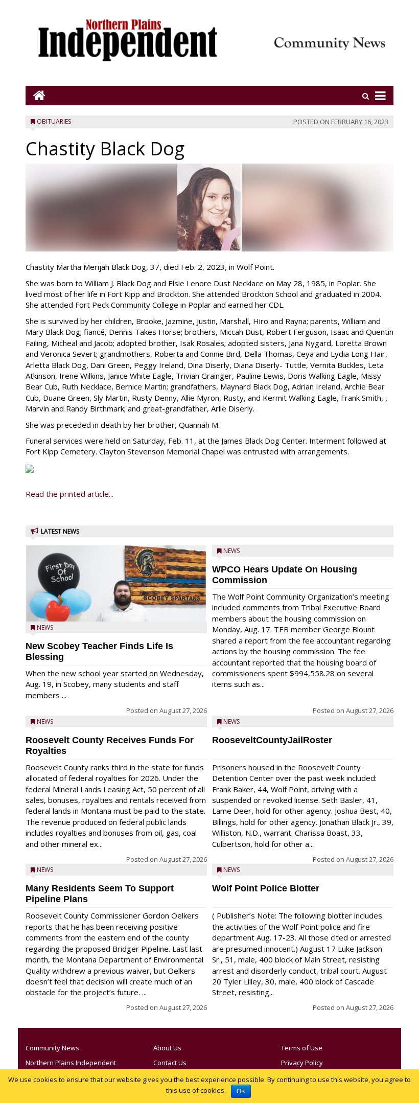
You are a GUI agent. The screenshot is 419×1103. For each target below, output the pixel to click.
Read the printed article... (69, 494)
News (45, 627)
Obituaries (54, 121)
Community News (52, 1047)
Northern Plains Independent (71, 1062)
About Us (167, 1047)
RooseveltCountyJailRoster (272, 740)
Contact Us (170, 1062)
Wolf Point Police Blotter (265, 888)
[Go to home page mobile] (35, 95)
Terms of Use (301, 1047)
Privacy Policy (302, 1062)
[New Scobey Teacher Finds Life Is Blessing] (116, 607)
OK (241, 1091)
